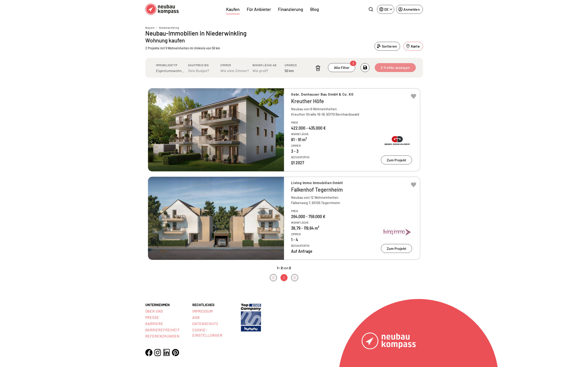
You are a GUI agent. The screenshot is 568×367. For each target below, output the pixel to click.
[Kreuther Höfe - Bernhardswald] (284, 129)
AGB (196, 317)
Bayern (150, 27)
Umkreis (291, 65)
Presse (152, 317)
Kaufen (233, 9)
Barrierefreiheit (162, 330)
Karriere (154, 323)
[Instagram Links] (157, 352)
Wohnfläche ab (264, 65)
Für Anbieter (259, 9)
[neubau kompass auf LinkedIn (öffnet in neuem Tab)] (166, 352)
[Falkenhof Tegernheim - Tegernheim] (284, 218)
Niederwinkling (169, 27)
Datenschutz (205, 323)
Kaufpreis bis (198, 65)
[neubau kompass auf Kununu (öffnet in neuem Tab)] (251, 317)
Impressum (202, 311)
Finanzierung (290, 9)
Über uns (154, 311)
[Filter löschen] (318, 68)
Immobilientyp (167, 65)
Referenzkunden (162, 336)
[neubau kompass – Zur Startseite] (162, 9)
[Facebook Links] (148, 352)
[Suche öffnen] (370, 9)
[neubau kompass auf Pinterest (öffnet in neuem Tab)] (175, 352)
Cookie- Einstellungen (207, 332)
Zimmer (225, 65)
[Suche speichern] (365, 67)
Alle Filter (344, 66)
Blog (314, 9)
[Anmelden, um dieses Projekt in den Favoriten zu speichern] (413, 96)
